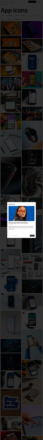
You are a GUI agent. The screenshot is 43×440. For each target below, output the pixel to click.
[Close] (34, 203)
